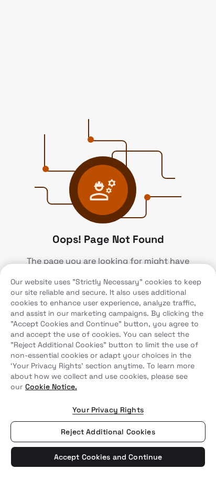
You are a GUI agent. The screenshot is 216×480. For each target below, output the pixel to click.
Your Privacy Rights (108, 409)
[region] (108, 372)
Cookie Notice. (51, 386)
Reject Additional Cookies (108, 431)
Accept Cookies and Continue (108, 457)
